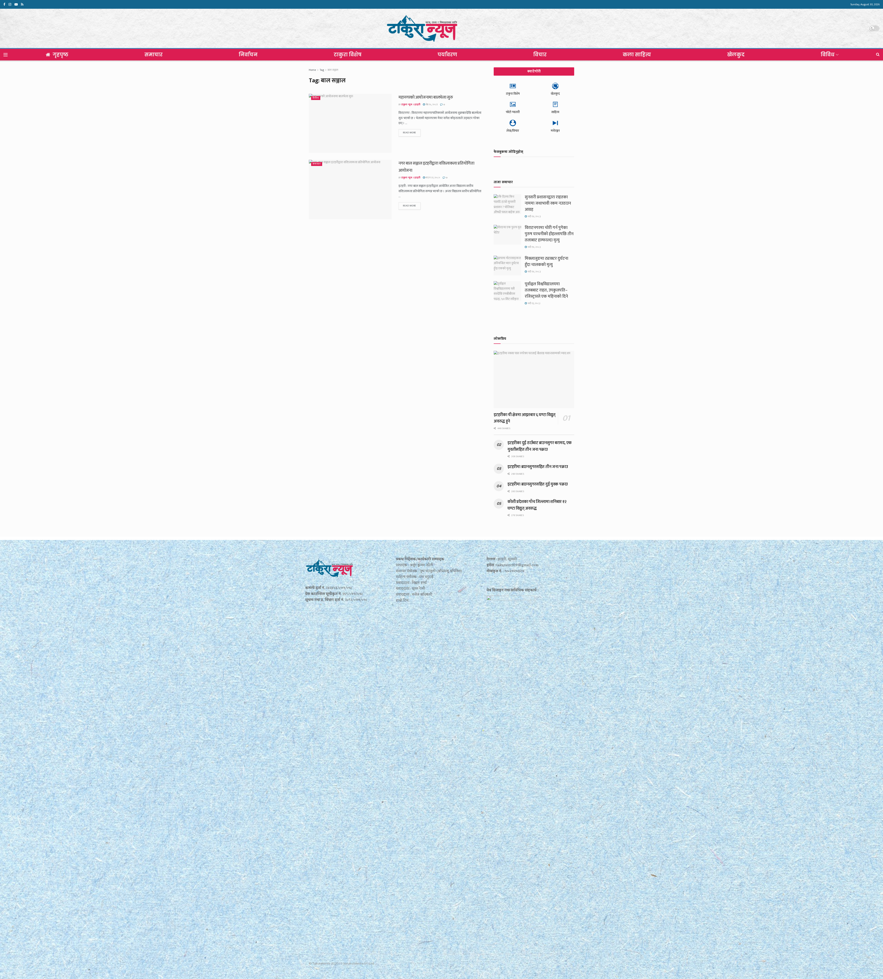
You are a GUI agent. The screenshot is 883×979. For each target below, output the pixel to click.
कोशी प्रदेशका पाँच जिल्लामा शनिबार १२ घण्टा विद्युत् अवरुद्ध (537, 505)
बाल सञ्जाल (333, 70)
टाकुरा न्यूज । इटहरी (410, 105)
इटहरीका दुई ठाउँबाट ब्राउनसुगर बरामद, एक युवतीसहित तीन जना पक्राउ (539, 446)
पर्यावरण (447, 54)
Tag (322, 70)
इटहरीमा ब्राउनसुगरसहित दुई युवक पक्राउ (537, 484)
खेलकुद (736, 54)
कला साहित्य (637, 54)
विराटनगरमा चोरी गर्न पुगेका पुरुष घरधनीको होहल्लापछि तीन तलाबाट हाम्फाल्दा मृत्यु (549, 234)
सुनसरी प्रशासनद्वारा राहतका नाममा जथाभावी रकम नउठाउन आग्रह (548, 203)
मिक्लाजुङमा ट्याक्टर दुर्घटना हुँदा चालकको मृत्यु (546, 261)
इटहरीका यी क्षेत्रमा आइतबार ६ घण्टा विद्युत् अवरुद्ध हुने (525, 418)
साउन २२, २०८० (432, 178)
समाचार (153, 54)
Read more (409, 133)
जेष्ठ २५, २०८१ (431, 105)
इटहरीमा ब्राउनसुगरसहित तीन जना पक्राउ (537, 466)
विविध (827, 54)
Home (312, 70)
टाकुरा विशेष (347, 54)
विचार (540, 54)
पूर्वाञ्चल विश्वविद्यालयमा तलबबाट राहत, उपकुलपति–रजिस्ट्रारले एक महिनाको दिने (546, 290)
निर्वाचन (248, 54)
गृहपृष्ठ (60, 54)
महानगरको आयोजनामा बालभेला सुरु (425, 97)
